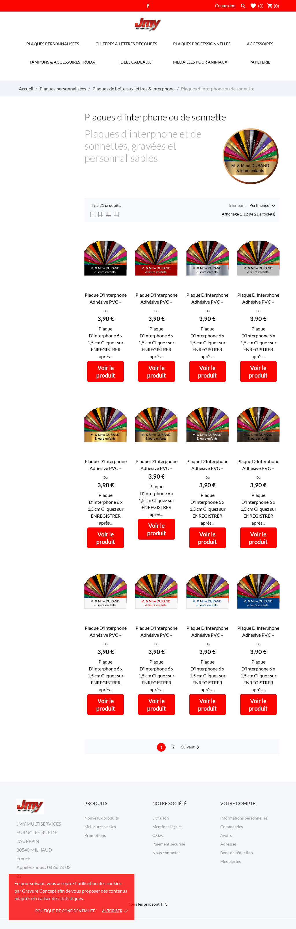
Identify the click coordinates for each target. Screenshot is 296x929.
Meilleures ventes (100, 826)
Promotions (95, 835)
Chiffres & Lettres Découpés (126, 43)
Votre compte (237, 803)
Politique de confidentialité (65, 910)
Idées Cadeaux (135, 62)
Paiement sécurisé (168, 843)
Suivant (191, 747)
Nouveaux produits (101, 817)
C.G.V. (157, 835)
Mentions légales (167, 826)
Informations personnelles (243, 817)
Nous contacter (166, 852)
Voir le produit (105, 371)
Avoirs (226, 835)
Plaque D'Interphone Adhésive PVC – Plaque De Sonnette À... (106, 298)
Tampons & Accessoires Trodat (63, 62)
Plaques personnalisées (52, 43)
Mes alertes (230, 861)
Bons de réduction (236, 852)
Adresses (228, 843)
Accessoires (260, 43)
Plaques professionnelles (201, 43)
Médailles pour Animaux (200, 62)
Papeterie (259, 62)
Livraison (160, 817)
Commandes (231, 826)
